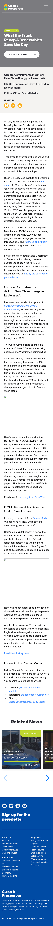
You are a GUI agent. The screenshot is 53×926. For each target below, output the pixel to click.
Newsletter (11, 31)
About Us (6, 837)
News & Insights (9, 876)
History (5, 840)
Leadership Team (10, 843)
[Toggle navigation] (46, 7)
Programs (36, 837)
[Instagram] (24, 806)
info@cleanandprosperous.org (24, 906)
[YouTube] (4, 806)
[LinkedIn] (17, 806)
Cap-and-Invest (9, 853)
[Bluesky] (11, 806)
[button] (47, 778)
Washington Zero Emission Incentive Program (39, 862)
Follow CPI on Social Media (21, 93)
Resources (7, 857)
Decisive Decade (10, 866)
